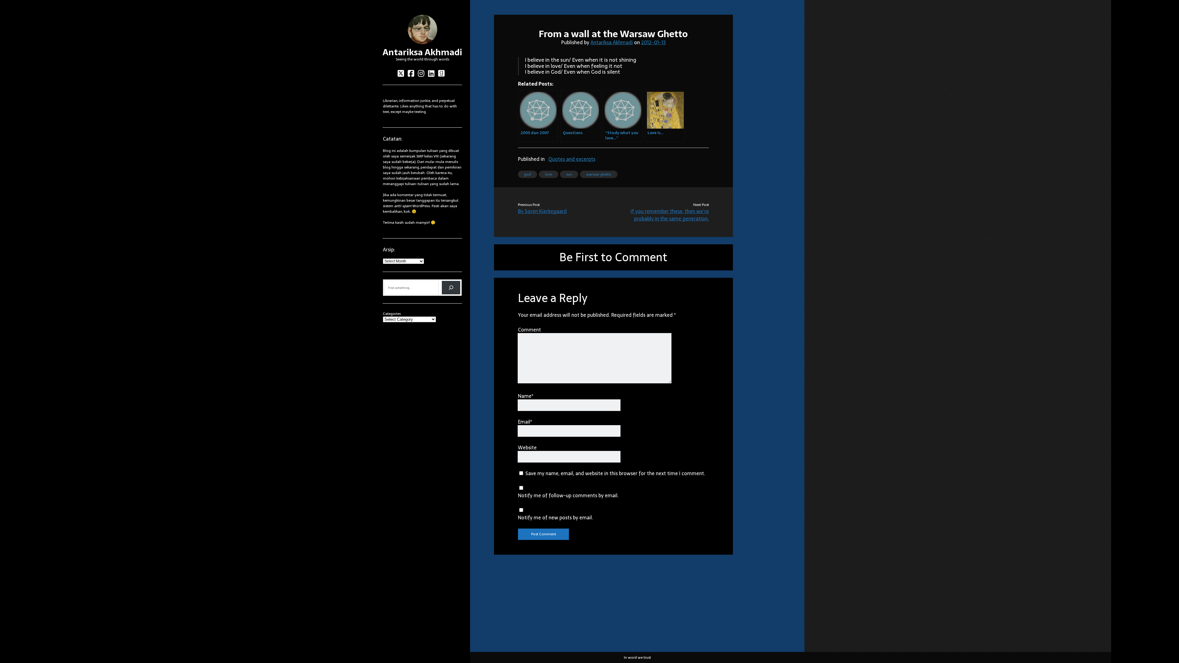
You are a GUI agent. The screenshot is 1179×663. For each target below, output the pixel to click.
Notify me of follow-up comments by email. (568, 495)
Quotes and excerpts (571, 159)
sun (569, 174)
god (527, 174)
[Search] (451, 287)
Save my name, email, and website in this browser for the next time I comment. (615, 473)
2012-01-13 (653, 42)
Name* (525, 396)
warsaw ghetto (598, 174)
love (548, 174)
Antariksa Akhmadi (422, 52)
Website (527, 447)
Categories (392, 313)
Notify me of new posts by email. (555, 517)
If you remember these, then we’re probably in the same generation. (670, 214)
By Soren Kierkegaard (542, 211)
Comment (529, 329)
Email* (525, 421)
